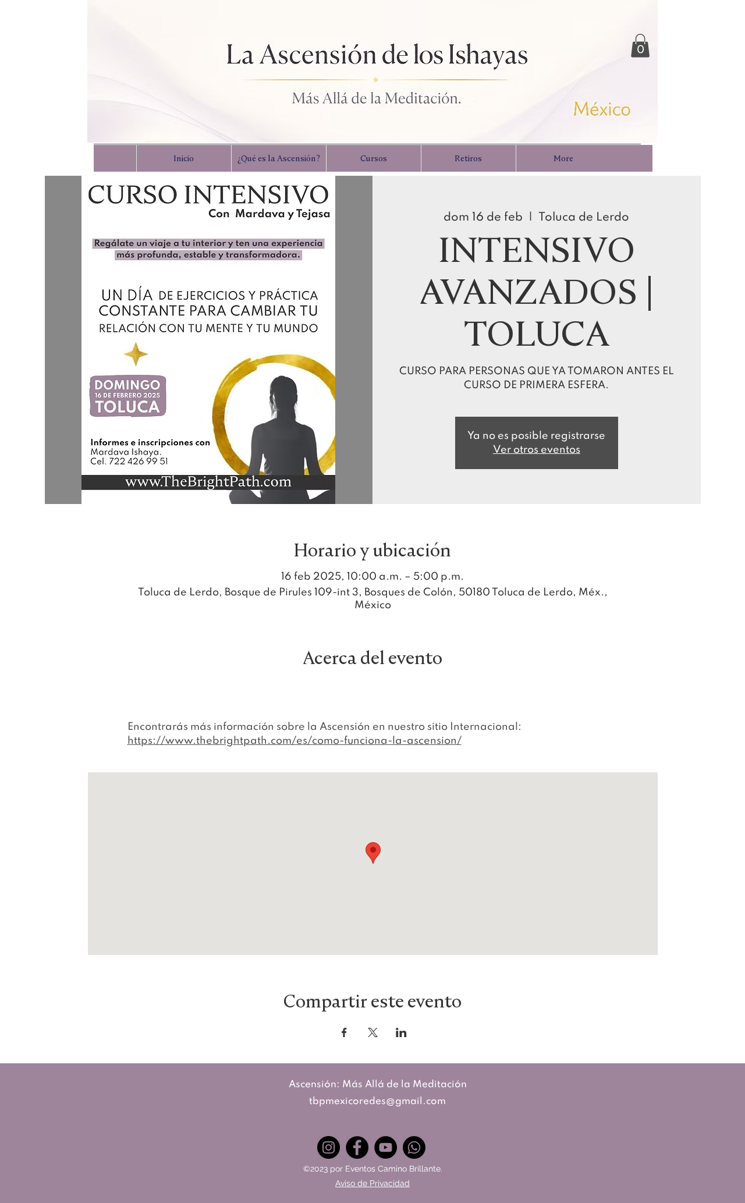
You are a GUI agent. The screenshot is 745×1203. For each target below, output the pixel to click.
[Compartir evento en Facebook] (344, 1032)
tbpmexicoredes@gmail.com (377, 1101)
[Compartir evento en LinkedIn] (401, 1032)
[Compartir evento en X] (372, 1032)
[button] (640, 46)
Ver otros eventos (536, 450)
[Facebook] (357, 1147)
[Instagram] (328, 1147)
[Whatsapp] (414, 1147)
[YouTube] (385, 1147)
